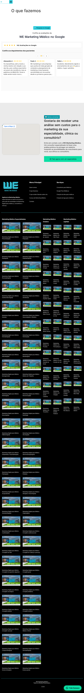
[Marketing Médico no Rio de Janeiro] (47, 227)
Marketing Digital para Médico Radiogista (10, 257)
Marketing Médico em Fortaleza (67, 315)
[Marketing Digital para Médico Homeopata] (32, 325)
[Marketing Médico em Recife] (67, 274)
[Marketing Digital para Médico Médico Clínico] (32, 619)
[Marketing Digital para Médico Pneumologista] (11, 227)
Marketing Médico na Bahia (46, 281)
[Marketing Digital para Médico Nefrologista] (11, 384)
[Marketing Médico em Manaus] (67, 290)
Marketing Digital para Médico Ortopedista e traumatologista (10, 453)
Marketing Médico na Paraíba (46, 345)
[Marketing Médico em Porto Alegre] (78, 242)
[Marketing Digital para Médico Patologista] (11, 463)
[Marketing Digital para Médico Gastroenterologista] (11, 286)
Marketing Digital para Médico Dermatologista (31, 649)
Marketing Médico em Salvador (77, 315)
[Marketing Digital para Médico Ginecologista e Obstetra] (32, 306)
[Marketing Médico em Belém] (78, 400)
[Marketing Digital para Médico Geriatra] (11, 306)
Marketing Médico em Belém (77, 408)
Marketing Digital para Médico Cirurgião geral (31, 571)
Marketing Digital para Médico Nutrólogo (31, 414)
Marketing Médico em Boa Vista (77, 391)
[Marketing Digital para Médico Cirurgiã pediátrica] (32, 580)
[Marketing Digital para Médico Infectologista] (11, 345)
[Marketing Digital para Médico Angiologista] (32, 502)
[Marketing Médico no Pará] (57, 321)
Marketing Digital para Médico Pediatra (31, 473)
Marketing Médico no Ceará (56, 281)
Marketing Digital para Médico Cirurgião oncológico (10, 590)
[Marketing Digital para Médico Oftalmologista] (11, 423)
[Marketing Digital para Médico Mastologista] (32, 345)
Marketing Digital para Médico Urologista (31, 277)
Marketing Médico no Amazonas (56, 266)
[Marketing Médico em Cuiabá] (67, 338)
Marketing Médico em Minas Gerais (46, 329)
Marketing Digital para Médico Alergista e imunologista (31, 492)
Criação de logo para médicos (65, 198)
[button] (11, 2)
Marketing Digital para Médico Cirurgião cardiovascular (31, 532)
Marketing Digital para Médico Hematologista (10, 335)
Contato (31, 201)
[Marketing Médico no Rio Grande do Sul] (57, 352)
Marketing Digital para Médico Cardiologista (10, 532)
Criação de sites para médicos (65, 194)
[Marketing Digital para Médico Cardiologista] (11, 521)
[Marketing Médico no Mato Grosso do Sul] (57, 304)
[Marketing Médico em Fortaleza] (67, 307)
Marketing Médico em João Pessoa (67, 330)
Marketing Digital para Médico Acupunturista (10, 492)
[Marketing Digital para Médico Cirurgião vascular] (11, 619)
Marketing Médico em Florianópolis (77, 361)
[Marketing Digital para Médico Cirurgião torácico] (32, 600)
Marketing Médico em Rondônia (46, 377)
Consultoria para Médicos (64, 187)
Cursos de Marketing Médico (37, 198)
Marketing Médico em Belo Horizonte (77, 299)
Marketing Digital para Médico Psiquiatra (31, 237)
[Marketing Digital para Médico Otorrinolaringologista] (32, 443)
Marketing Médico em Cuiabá (67, 345)
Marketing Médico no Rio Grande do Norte (47, 361)
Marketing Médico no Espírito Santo (47, 297)
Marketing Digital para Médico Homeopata (31, 335)
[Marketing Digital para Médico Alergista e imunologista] (32, 482)
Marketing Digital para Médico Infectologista (10, 355)
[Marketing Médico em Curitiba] (78, 274)
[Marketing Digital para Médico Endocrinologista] (11, 659)
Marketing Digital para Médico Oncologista (31, 433)
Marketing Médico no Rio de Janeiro (47, 235)
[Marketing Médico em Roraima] (57, 369)
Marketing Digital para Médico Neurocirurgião (31, 394)
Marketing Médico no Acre (46, 250)
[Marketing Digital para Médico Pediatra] (32, 463)
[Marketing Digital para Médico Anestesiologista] (11, 502)
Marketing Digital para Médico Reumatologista (10, 277)
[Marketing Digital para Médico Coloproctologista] (11, 639)
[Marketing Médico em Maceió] (67, 242)
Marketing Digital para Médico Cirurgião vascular (10, 630)
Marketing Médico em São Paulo (56, 235)
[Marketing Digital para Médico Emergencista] (11, 365)
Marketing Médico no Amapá (46, 266)
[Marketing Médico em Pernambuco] (57, 336)
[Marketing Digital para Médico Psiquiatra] (32, 227)
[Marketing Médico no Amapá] (47, 258)
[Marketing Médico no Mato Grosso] (47, 304)
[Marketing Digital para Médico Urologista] (32, 267)
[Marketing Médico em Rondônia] (47, 369)
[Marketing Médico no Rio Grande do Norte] (47, 352)
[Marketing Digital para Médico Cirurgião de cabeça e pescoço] (32, 541)
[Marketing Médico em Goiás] (57, 288)
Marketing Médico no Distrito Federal (56, 411)
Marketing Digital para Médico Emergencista (10, 375)
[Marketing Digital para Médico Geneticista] (32, 286)
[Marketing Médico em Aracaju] (78, 322)
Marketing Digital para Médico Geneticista (31, 296)
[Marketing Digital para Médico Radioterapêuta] (32, 247)
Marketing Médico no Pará (56, 329)
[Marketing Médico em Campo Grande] (67, 383)
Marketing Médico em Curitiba (77, 282)
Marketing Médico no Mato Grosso (46, 312)
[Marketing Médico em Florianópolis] (78, 353)
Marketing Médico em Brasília (67, 235)
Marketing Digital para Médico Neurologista (10, 414)
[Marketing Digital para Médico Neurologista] (11, 404)
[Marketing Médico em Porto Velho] (78, 338)
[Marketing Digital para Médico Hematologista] (11, 325)
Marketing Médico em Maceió (67, 250)
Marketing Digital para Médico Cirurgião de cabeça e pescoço (31, 551)
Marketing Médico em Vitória (67, 376)
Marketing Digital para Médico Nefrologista (10, 394)
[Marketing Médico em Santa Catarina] (47, 385)
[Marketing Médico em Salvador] (78, 307)
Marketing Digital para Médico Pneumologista (10, 237)
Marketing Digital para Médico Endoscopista (31, 669)
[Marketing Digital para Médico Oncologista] (32, 423)
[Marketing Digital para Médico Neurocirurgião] (32, 384)
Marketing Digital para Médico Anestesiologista (10, 512)
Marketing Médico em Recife (67, 282)
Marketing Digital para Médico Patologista (10, 473)
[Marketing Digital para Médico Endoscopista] (32, 659)
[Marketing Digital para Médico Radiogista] (11, 247)
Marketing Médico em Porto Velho (77, 345)
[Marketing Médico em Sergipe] (57, 385)
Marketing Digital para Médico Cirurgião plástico (10, 610)
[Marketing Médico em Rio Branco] (67, 400)
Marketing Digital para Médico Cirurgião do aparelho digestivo (11, 571)
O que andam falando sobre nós (38, 194)
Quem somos (33, 187)
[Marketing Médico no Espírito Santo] (47, 288)
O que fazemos (33, 191)
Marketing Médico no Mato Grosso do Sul (56, 313)
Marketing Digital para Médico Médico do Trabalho (31, 375)
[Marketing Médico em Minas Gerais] (47, 321)
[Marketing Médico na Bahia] (47, 273)
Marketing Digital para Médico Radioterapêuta (31, 257)
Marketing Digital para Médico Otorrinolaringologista (31, 453)
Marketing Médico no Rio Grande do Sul (57, 360)
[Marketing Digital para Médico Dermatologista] (32, 639)
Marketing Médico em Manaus (67, 298)
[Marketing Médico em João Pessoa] (67, 322)
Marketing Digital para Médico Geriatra (10, 316)
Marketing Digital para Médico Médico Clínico (31, 630)
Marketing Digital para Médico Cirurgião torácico (31, 610)
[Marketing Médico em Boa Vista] (78, 383)
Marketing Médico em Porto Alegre (77, 250)
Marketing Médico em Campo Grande (67, 392)
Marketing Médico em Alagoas (56, 250)
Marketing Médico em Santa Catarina (46, 394)
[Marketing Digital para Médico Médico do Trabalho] (32, 365)
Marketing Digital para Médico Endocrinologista (10, 669)
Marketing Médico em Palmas (77, 376)
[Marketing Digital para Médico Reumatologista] (11, 267)
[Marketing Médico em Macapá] (67, 353)
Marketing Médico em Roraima (56, 377)
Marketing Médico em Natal (77, 235)
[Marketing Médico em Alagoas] (57, 242)
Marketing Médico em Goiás (56, 297)
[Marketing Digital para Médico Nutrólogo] (32, 404)
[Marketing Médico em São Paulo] (57, 227)
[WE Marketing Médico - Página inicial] (1, 2)
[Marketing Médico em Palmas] (78, 368)
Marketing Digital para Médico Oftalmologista (10, 433)
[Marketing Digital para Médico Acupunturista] (11, 482)
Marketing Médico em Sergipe (56, 393)
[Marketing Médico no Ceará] (57, 273)
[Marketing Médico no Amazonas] (57, 258)
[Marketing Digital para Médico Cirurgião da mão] (11, 541)
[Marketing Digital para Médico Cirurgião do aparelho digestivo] (11, 561)
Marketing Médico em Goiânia (77, 265)
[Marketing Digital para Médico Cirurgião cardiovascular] (32, 521)
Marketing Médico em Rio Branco (67, 408)
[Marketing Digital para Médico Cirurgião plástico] (11, 600)
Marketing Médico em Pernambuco (57, 345)
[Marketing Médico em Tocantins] (47, 402)
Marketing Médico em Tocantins (46, 410)
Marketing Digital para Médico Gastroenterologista (10, 296)
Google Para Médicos (63, 191)
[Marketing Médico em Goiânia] (78, 257)
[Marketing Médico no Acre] (47, 242)
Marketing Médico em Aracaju (77, 330)
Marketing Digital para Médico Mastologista (31, 355)
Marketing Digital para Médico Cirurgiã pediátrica (31, 590)
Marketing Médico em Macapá (67, 361)
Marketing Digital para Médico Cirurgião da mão (10, 551)
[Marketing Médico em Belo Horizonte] (78, 290)
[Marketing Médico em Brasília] (67, 227)
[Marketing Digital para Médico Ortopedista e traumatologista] (11, 443)
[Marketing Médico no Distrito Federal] (57, 402)
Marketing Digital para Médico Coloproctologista (10, 649)
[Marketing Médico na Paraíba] (47, 336)
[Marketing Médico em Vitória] (67, 368)
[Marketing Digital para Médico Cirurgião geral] (32, 561)
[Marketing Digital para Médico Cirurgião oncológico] (11, 580)
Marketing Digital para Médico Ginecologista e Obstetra (31, 316)
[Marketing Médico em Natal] (78, 227)
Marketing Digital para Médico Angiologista (31, 512)
